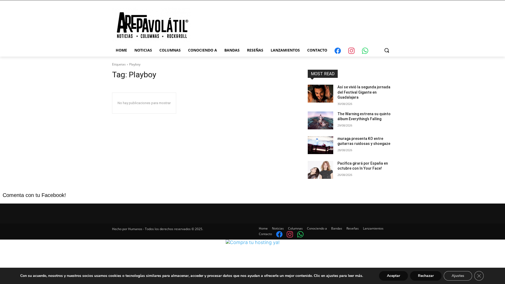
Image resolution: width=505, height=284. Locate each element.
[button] (386, 50)
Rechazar (426, 275)
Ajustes (458, 275)
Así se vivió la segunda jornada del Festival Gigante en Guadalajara (363, 92)
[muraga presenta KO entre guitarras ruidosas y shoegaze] (320, 145)
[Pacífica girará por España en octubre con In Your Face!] (320, 170)
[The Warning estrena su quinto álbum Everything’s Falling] (320, 120)
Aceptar (393, 275)
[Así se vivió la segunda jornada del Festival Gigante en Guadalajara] (320, 94)
